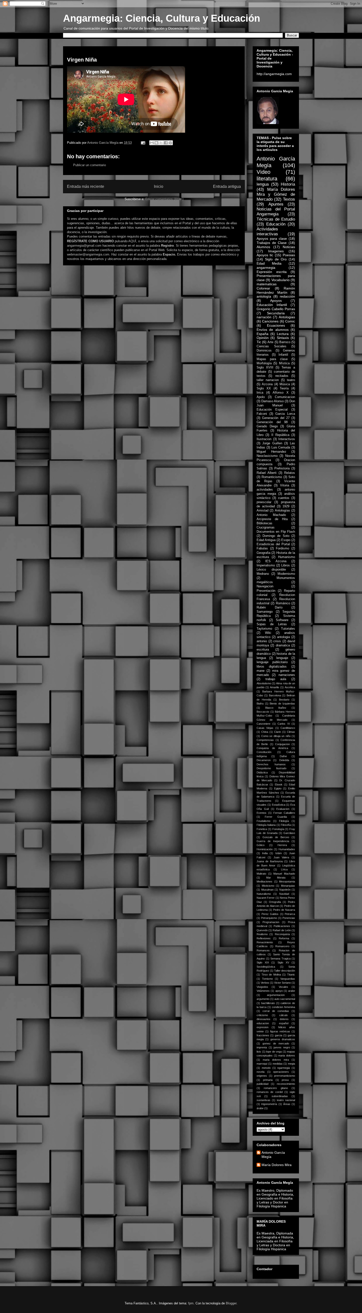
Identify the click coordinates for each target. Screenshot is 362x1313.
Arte (270, 342)
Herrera (282, 845)
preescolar (264, 502)
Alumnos (263, 247)
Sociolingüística (266, 966)
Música (285, 384)
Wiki (268, 633)
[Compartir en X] (161, 142)
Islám (278, 853)
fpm (191, 1303)
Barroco (284, 342)
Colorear (263, 288)
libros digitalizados (272, 666)
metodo (266, 1067)
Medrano (263, 574)
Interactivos (286, 439)
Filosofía (286, 824)
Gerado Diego (267, 426)
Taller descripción (284, 970)
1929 (285, 506)
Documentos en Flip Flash (276, 531)
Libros (285, 565)
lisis (259, 1051)
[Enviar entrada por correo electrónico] (142, 142)
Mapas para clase (272, 359)
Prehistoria (282, 468)
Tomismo (267, 978)
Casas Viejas (265, 727)
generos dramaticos (282, 1039)
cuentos (283, 498)
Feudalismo (263, 820)
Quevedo (262, 930)
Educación (275, 224)
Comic (290, 321)
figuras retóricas (280, 1031)
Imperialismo (266, 565)
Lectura (283, 334)
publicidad (262, 1083)
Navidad (284, 893)
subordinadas (280, 1096)
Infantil (283, 354)
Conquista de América (272, 748)
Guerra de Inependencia (273, 841)
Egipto (277, 788)
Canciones (270, 321)
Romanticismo (272, 477)
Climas (291, 731)
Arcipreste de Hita (272, 519)
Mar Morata (275, 877)
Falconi (262, 414)
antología (264, 296)
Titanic (291, 974)
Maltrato (261, 873)
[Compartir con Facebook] (165, 142)
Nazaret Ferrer (266, 897)
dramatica (283, 645)
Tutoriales (288, 628)
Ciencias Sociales (271, 346)
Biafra (260, 703)
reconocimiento (286, 1083)
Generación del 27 (276, 418)
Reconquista (282, 934)
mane (260, 671)
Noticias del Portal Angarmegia (276, 211)
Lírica (284, 869)
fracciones (263, 1035)
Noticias (289, 247)
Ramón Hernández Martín (276, 290)
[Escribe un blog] (156, 142)
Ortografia (275, 901)
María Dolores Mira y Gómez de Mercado (276, 194)
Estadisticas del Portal (273, 544)
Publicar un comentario (89, 165)
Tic (259, 342)
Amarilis (274, 687)
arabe (291, 990)
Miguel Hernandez (271, 451)
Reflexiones (264, 938)
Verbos (265, 982)
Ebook (278, 784)
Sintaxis (283, 338)
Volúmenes (263, 990)
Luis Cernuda (280, 447)
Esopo (285, 540)
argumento (263, 998)
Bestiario (284, 699)
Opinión (263, 338)
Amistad (262, 510)
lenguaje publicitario (272, 662)
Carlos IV (284, 723)
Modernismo (286, 574)
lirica (260, 392)
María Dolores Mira (277, 1165)
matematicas (267, 284)
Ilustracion (264, 439)
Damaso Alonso (272, 401)
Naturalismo (264, 893)
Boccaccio (263, 711)
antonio (262, 641)
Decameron (264, 760)
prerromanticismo (284, 1075)
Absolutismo (264, 683)
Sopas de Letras (272, 624)
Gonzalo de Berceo (276, 837)
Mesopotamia (287, 881)
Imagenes (276, 251)
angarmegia (266, 268)
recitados (281, 376)
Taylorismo (264, 628)
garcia (278, 1035)
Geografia (263, 553)
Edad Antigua (266, 540)
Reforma (284, 938)
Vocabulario (280, 280)
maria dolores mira (276, 1059)
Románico (283, 603)
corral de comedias (276, 1010)
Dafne (283, 756)
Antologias (287, 317)
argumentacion (276, 994)
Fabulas (262, 548)
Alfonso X (281, 392)
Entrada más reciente (85, 186)
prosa (285, 1079)
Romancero (282, 946)
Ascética (290, 687)
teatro (291, 380)
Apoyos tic (265, 255)
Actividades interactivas (267, 231)
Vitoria (284, 485)
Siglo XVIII (265, 367)
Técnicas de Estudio (276, 219)
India (265, 853)
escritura (263, 649)
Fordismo (282, 548)
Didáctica (262, 772)
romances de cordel (270, 1091)
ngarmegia (283, 1067)
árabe (260, 1108)
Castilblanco (287, 727)
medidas (278, 1063)
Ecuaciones (276, 325)
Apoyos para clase (272, 238)
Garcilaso (289, 833)
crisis (277, 641)
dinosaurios (263, 1019)
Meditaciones (264, 881)
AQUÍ (132, 241)
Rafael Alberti (267, 473)
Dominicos (264, 350)
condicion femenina (283, 1007)
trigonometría (269, 1104)
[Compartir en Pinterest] (170, 142)
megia (291, 1063)
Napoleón (285, 889)
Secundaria (276, 313)
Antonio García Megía (273, 1155)
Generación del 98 (272, 422)
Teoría (284, 388)
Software (282, 620)
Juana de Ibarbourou (270, 861)
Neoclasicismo (267, 456)
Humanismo (286, 557)
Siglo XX (264, 388)
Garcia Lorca (285, 414)
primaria (268, 1079)
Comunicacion (285, 397)
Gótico (260, 845)
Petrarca (290, 914)
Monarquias (288, 885)
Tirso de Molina (271, 974)
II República (280, 435)
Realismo (262, 934)
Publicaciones (282, 926)
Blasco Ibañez (276, 707)
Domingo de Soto (276, 536)
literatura (267, 179)
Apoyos (276, 301)
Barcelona (275, 695)
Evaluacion (282, 808)
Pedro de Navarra (284, 909)
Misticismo (268, 885)
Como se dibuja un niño (276, 736)
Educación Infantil (272, 305)
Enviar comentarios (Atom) (164, 199)
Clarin (277, 731)
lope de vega (274, 1051)
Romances (263, 950)
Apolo (261, 397)
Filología (284, 820)
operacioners (281, 1071)
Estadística (278, 804)
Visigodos (262, 986)
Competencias (265, 739)
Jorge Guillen (272, 443)
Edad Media (269, 263)
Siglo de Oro (276, 259)
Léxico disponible (271, 569)
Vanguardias (287, 978)
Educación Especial (272, 409)
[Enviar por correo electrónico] (151, 142)
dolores (284, 1019)
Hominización (265, 849)
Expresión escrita (272, 272)
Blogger (231, 1303)
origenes (262, 1075)
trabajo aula (275, 679)
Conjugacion (282, 744)
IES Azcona (275, 561)
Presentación (266, 590)
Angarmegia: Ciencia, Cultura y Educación (161, 18)
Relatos (289, 473)
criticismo (262, 1015)
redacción (287, 296)
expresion (262, 1027)
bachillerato (268, 1003)
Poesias (289, 255)
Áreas (286, 1104)
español (283, 1023)
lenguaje (282, 658)
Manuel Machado (284, 873)
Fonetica (262, 829)
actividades (265, 489)
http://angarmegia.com (274, 74)
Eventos (261, 812)
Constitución (264, 752)
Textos (289, 199)
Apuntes (275, 204)
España (262, 334)
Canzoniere (263, 723)
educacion (263, 1023)
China (264, 731)
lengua (263, 184)
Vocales (283, 986)
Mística (284, 363)
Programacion (271, 922)
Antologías (282, 510)
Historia (288, 184)
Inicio (158, 186)
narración (264, 317)
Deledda (284, 760)
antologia (283, 637)
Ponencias (288, 917)
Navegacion (265, 586)
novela (260, 1071)
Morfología (264, 363)
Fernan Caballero (284, 812)
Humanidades (287, 849)
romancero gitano (276, 1088)
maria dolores (286, 1055)
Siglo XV (283, 962)
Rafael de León (282, 930)
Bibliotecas (264, 523)
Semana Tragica (280, 958)
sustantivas (263, 1100)
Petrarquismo (269, 917)
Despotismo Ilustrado (271, 768)
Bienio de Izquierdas (282, 703)
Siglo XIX (263, 962)
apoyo (279, 990)
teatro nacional (286, 1100)
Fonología (278, 829)
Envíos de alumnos (273, 330)
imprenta (262, 1047)
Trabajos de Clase (272, 243)
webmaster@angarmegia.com (88, 254)
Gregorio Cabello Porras (276, 309)
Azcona (267, 384)
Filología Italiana (266, 824)
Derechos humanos (271, 764)
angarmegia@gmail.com (84, 245)
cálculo (283, 1015)
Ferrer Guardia (276, 816)
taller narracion (268, 380)
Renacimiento (265, 942)
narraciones (287, 675)
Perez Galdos (270, 914)
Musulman (267, 889)
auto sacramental (284, 998)
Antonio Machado (271, 515)
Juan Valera (281, 857)
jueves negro (282, 1047)
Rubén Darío (269, 607)
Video (263, 172)
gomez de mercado (276, 1043)
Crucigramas (266, 527)
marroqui (262, 1063)
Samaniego (265, 611)
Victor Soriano (282, 982)
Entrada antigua (227, 186)
